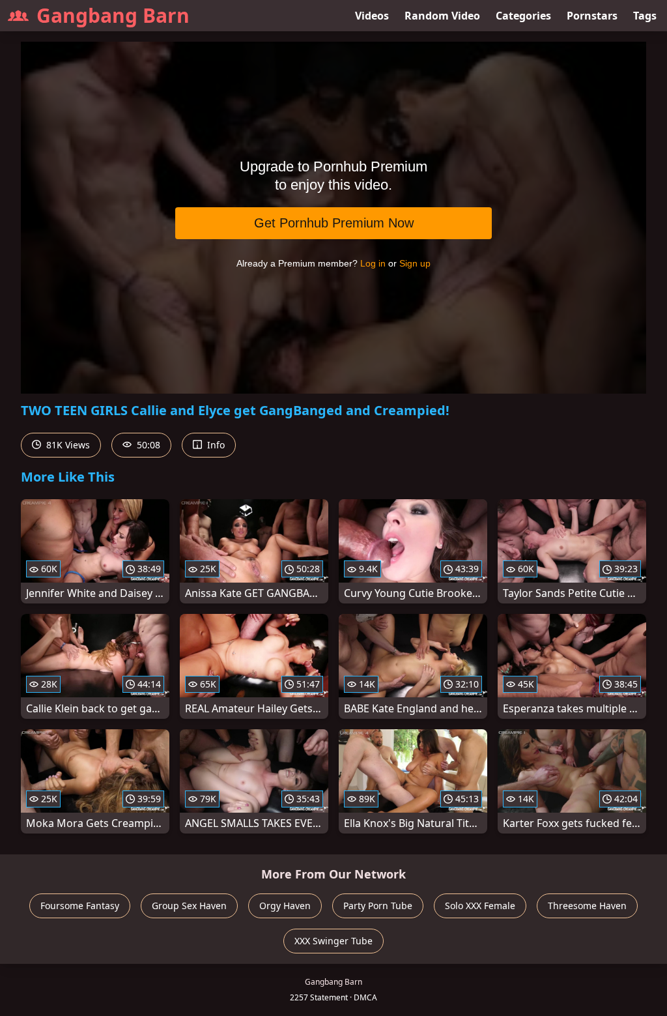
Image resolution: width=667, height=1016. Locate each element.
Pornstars (592, 15)
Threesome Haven (587, 905)
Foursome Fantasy (79, 905)
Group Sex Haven (189, 905)
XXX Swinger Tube (333, 941)
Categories (523, 15)
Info (215, 445)
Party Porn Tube (377, 905)
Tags (645, 15)
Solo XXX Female (480, 905)
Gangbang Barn (113, 15)
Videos (372, 15)
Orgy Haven (285, 905)
